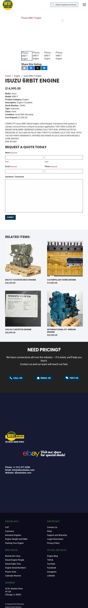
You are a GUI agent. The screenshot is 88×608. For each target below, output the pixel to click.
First (7, 162)
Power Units (10, 572)
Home (8, 76)
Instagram (51, 572)
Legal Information (55, 539)
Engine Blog (52, 556)
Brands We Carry (12, 556)
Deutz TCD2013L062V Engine (20, 279)
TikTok (50, 560)
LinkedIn (51, 575)
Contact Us (52, 527)
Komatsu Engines (13, 535)
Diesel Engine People (14, 560)
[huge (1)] (44, 454)
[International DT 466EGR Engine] (65, 309)
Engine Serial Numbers (15, 568)
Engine (17, 76)
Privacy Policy (53, 543)
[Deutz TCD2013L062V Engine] (23, 259)
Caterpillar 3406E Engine (61, 279)
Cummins (9, 531)
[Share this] (31, 68)
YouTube (51, 564)
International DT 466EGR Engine (61, 330)
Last (46, 162)
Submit (10, 217)
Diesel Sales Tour (13, 564)
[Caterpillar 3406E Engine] (65, 259)
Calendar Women (13, 575)
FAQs (49, 531)
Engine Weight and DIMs (16, 539)
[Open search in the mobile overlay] (64, 4)
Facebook (51, 568)
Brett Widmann (17, 607)
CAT (7, 527)
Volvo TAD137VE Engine (18, 329)
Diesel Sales (20, 604)
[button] (84, 4)
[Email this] (24, 68)
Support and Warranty (57, 535)
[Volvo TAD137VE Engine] (23, 309)
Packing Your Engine (14, 543)
